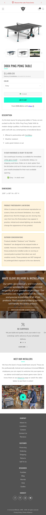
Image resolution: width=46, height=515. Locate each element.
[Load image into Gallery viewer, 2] (23, 53)
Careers (23, 430)
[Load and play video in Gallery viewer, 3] (35, 53)
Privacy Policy (18, 512)
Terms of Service (27, 512)
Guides (23, 486)
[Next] (41, 2)
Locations (23, 426)
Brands (23, 479)
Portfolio (23, 472)
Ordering (23, 451)
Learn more (22, 347)
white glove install (10, 160)
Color (6, 81)
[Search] (43, 9)
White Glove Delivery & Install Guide (23, 310)
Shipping (23, 455)
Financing (23, 447)
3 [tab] (25, 342)
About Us (20, 378)
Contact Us (23, 433)
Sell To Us (23, 462)
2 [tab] (23, 342)
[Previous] (4, 2)
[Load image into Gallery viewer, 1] (11, 53)
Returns (23, 458)
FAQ (23, 483)
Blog (23, 476)
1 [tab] (20, 342)
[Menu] (3, 9)
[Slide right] (41, 53)
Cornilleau (28, 135)
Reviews (23, 437)
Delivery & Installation (10, 76)
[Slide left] (4, 53)
